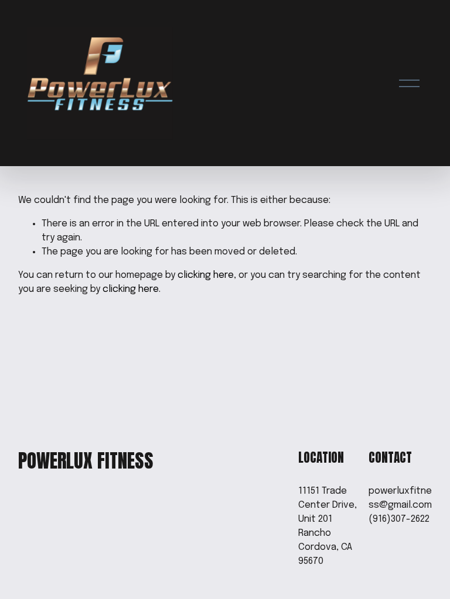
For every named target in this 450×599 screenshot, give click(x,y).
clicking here (206, 275)
